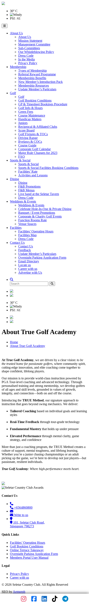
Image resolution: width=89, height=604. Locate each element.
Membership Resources (33, 85)
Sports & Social (20, 160)
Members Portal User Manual (29, 557)
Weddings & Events (23, 201)
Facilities (16, 227)
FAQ (21, 156)
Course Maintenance (31, 115)
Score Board (26, 130)
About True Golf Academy (27, 346)
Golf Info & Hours (30, 108)
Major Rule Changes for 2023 (37, 153)
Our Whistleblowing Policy (36, 52)
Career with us (27, 269)
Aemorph (19, 591)
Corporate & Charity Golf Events (40, 216)
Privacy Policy (27, 63)
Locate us (24, 265)
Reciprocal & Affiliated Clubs (37, 126)
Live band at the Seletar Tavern (38, 194)
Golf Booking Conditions (35, 100)
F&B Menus (26, 190)
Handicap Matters (29, 119)
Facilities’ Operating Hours (35, 231)
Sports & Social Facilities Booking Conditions (48, 168)
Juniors (23, 123)
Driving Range (28, 138)
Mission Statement (30, 40)
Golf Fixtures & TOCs (33, 134)
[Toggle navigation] (4, 26)
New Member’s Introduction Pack (40, 82)
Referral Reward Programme (37, 74)
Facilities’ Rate (27, 171)
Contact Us (17, 242)
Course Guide (27, 145)
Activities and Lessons (33, 175)
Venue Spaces (27, 224)
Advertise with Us (30, 272)
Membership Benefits (32, 78)
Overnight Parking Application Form (42, 257)
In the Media (26, 59)
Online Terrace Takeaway (27, 550)
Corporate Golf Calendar (34, 149)
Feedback (24, 250)
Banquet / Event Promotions (36, 212)
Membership (18, 67)
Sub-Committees (29, 48)
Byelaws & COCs (30, 141)
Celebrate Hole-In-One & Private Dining (44, 209)
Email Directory (28, 261)
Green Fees (25, 111)
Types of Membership (32, 70)
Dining (14, 179)
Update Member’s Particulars (37, 89)
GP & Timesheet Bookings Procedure (42, 104)
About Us (16, 33)
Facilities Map (27, 235)
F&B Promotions (29, 186)
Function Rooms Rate (32, 220)
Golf (13, 93)
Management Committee (34, 44)
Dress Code (26, 55)
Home (14, 342)
